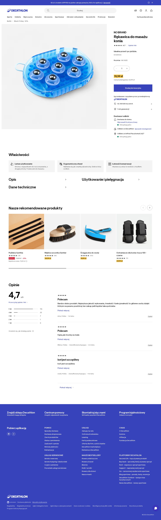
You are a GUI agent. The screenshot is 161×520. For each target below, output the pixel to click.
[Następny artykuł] (149, 207)
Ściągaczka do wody (90, 253)
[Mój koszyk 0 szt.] (151, 10)
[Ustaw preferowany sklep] (135, 10)
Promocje (101, 17)
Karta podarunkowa (145, 17)
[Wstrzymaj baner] (148, 2)
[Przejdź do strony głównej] (17, 10)
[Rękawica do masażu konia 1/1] (54, 76)
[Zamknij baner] (152, 2)
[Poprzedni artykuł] (143, 207)
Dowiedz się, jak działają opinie (20, 331)
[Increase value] (127, 68)
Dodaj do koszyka (133, 88)
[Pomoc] (140, 10)
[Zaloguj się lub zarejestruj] (146, 10)
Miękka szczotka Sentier (55, 253)
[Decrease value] (116, 68)
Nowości (111, 17)
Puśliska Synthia (16, 253)
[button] (26, 261)
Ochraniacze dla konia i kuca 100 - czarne (131, 254)
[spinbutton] (121, 68)
